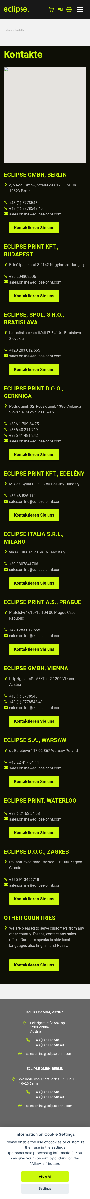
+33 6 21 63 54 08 (24, 813)
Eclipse (8, 30)
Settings (45, 1188)
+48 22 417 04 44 (24, 762)
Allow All (45, 1176)
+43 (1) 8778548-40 (26, 208)
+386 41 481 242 (23, 435)
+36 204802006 (22, 276)
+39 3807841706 (23, 564)
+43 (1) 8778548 (23, 202)
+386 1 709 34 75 (24, 424)
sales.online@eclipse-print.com (35, 214)
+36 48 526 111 (22, 496)
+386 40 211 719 (23, 429)
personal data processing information (40, 1153)
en (60, 9)
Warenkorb (51, 9)
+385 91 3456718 (24, 879)
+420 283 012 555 (24, 350)
